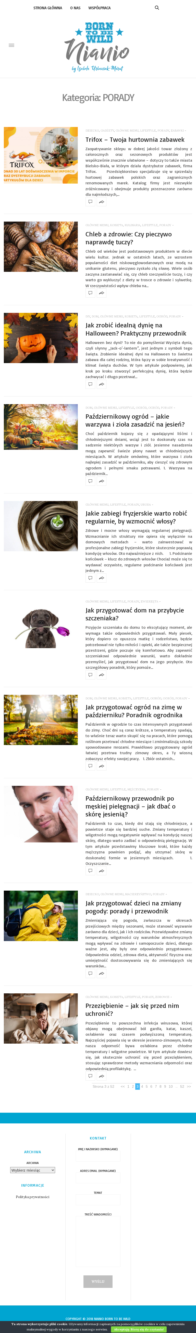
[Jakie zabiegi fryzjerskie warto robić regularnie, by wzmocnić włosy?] (41, 526)
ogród (141, 407)
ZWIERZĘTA (149, 601)
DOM (95, 316)
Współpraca (100, 7)
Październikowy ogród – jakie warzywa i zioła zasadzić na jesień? (135, 420)
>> (189, 1086)
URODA (146, 504)
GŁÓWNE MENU (127, 130)
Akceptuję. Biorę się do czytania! (139, 1329)
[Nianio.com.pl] (98, 45)
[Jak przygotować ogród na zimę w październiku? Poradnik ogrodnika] (41, 720)
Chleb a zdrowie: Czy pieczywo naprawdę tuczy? (128, 238)
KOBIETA (116, 225)
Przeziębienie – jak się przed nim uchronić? (132, 1009)
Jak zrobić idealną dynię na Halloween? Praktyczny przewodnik (135, 329)
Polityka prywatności (32, 1197)
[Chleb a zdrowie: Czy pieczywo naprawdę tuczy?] (41, 247)
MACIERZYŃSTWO (138, 894)
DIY (87, 316)
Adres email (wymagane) (98, 1171)
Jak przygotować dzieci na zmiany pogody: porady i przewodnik (133, 907)
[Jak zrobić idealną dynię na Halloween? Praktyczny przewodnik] (41, 338)
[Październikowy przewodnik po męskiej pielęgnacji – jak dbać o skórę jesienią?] (41, 814)
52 (182, 1086)
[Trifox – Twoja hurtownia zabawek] (41, 155)
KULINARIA (132, 225)
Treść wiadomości (98, 1214)
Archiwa (33, 1162)
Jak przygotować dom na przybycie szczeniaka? (134, 614)
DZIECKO (92, 130)
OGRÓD (161, 316)
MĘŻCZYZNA (136, 789)
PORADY (163, 130)
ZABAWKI (177, 130)
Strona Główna (47, 7)
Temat (98, 1193)
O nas (75, 7)
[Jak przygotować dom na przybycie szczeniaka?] (41, 623)
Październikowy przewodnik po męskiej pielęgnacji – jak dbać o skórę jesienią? (130, 806)
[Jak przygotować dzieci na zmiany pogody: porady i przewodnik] (41, 916)
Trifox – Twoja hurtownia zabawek (135, 139)
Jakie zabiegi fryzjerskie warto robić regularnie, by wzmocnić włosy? (136, 517)
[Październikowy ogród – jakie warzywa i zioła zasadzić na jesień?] (41, 427)
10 (171, 1086)
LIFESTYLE (148, 130)
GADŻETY (107, 130)
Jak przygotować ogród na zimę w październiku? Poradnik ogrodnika (133, 711)
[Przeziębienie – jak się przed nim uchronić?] (41, 1018)
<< (123, 1086)
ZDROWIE (162, 997)
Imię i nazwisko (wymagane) (98, 1149)
